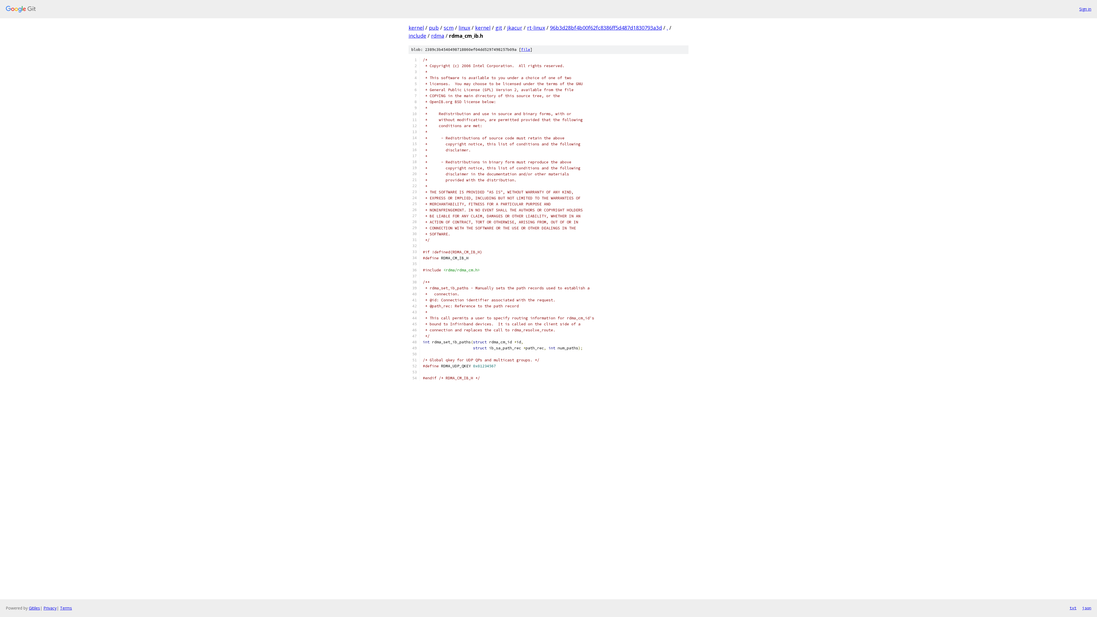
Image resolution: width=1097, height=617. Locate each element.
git (498, 27)
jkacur (514, 27)
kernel (416, 27)
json (1086, 607)
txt (1073, 607)
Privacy (50, 608)
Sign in (1085, 9)
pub (434, 27)
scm (449, 27)
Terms (66, 608)
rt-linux (536, 27)
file (525, 49)
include (417, 35)
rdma (437, 35)
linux (464, 27)
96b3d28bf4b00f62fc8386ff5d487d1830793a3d (606, 27)
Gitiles (34, 608)
